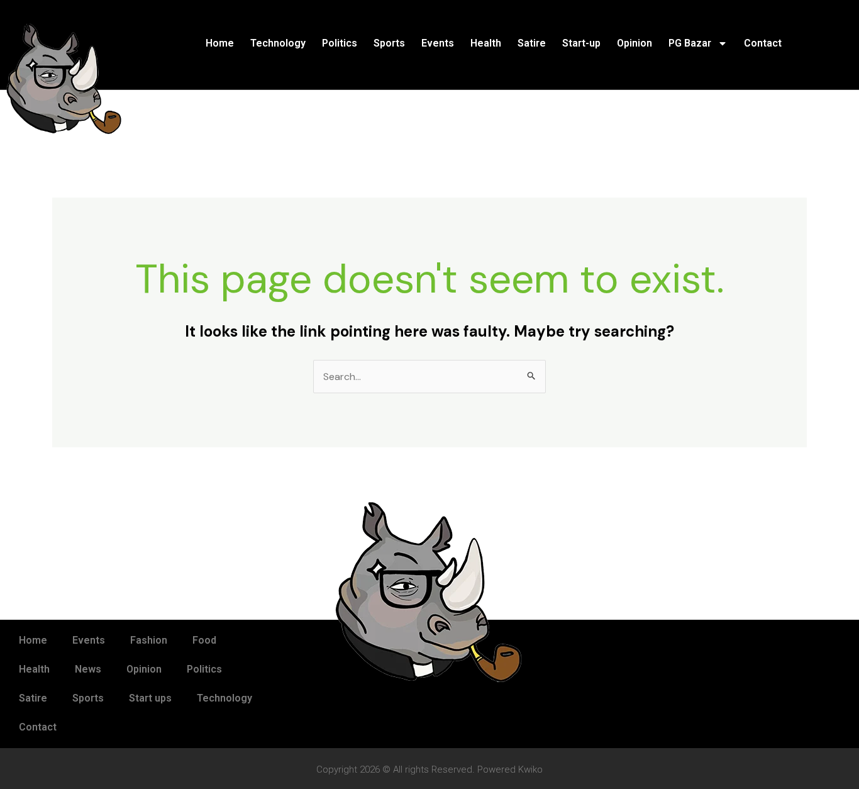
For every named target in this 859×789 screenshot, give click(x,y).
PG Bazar (689, 43)
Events (437, 43)
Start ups (150, 698)
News (88, 669)
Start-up (581, 43)
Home (220, 43)
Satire (532, 43)
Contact (763, 43)
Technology (278, 43)
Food (204, 640)
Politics (339, 43)
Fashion (148, 640)
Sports (389, 43)
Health (485, 43)
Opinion (634, 43)
